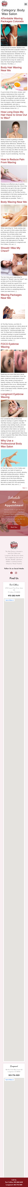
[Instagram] (16, 573)
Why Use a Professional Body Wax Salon (11, 443)
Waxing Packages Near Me (11, 296)
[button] (26, 4)
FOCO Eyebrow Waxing (10, 345)
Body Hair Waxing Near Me (11, 69)
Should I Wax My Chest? (10, 249)
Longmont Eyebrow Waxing (12, 396)
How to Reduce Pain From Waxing (12, 161)
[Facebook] (11, 573)
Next (25, 488)
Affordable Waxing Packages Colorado (12, 20)
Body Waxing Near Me (14, 201)
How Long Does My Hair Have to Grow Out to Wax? (14, 114)
